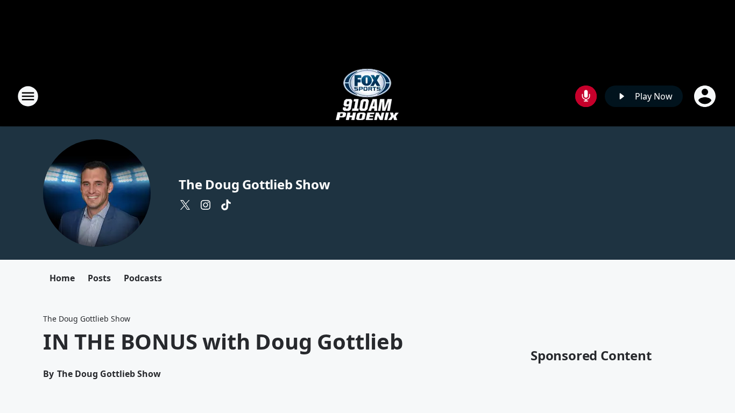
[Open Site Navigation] (28, 96)
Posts (99, 278)
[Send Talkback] (586, 96)
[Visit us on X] (185, 204)
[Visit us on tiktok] (226, 204)
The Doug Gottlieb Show (254, 184)
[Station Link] (367, 96)
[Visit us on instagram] (205, 204)
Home (62, 278)
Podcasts (143, 278)
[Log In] (706, 96)
